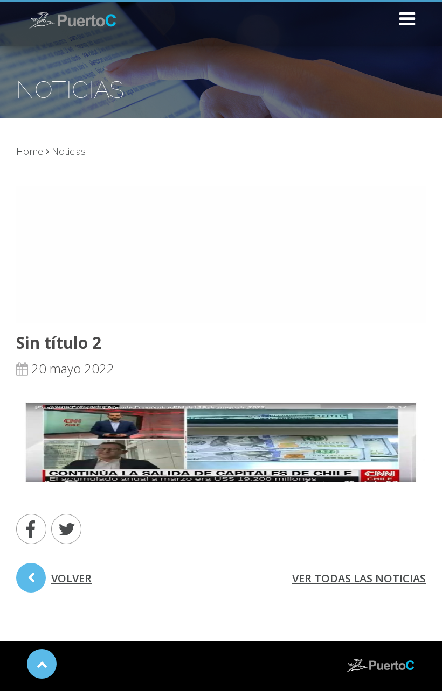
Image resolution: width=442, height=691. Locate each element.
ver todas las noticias (359, 578)
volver (71, 578)
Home (29, 151)
